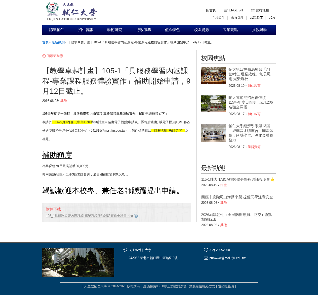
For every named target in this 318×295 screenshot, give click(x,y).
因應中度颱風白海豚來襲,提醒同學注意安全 (237, 197)
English (236, 10)
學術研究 (114, 30)
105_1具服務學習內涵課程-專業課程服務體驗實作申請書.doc (89, 216)
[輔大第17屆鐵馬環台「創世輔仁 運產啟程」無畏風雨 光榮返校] (213, 77)
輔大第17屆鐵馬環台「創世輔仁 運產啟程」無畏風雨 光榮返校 (250, 74)
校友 (272, 18)
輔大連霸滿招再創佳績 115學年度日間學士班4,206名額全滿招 (251, 102)
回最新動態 (55, 56)
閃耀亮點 (230, 30)
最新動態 (58, 42)
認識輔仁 (56, 30)
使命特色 (172, 30)
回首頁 (211, 10)
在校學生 (218, 18)
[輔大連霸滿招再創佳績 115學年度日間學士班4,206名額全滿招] (213, 105)
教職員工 (256, 18)
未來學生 (237, 18)
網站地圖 (262, 10)
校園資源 (201, 30)
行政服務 (143, 30)
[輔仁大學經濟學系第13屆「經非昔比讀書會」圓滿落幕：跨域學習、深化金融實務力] (213, 134)
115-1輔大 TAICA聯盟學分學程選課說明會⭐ (238, 179)
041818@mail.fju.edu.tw (108, 130)
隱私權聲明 (226, 286)
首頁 (45, 42)
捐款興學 (259, 30)
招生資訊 (85, 30)
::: (252, 6)
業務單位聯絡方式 (202, 286)
